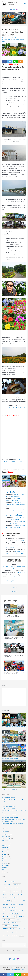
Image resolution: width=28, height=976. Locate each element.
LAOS (21, 904)
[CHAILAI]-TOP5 (5, 840)
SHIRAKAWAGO (16, 922)
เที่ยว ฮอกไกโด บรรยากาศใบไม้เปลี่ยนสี (12, 616)
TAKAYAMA (22, 929)
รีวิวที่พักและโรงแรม (5, 847)
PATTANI (5, 919)
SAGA (18, 919)
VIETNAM (6, 935)
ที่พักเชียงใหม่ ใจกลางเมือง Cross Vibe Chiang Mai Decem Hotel (14, 726)
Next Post (14, 591)
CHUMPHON (14, 888)
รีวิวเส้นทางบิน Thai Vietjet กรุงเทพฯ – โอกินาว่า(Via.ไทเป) (12, 823)
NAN (16, 913)
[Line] (15, 61)
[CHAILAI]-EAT (5, 832)
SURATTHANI (15, 925)
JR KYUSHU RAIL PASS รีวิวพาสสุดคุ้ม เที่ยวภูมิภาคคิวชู (13, 655)
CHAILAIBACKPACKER (12, 3)
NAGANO (5, 910)
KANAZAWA (15, 901)
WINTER (15, 935)
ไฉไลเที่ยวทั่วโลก (4, 854)
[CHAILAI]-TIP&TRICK (6, 838)
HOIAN (20, 894)
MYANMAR (14, 907)
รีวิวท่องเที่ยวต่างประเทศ (18, 40)
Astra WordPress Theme (17, 970)
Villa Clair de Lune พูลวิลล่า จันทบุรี (8, 789)
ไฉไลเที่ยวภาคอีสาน (5, 863)
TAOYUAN (5, 932)
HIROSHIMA (12, 894)
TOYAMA (19, 932)
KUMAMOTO (13, 904)
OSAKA (21, 916)
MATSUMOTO (6, 907)
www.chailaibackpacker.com (16, 577)
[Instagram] (17, 9)
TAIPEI (5, 929)
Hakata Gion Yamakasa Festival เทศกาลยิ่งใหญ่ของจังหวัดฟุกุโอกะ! (15, 505)
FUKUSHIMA (16, 891)
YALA (21, 935)
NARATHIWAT (6, 916)
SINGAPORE (6, 925)
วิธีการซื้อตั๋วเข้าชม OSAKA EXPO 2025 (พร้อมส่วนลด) (12, 815)
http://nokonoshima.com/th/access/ (16, 407)
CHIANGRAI (17, 884)
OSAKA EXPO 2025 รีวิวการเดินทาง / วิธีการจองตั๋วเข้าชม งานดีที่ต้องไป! (14, 673)
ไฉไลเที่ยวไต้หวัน (4, 872)
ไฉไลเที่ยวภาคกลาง (5, 856)
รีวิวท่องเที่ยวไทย (4, 845)
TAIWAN (13, 929)
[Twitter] (14, 9)
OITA (14, 916)
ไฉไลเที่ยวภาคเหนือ (5, 865)
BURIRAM (5, 881)
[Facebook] (11, 9)
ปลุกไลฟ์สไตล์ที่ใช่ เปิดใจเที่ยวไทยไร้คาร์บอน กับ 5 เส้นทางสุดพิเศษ (13, 772)
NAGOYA (21, 910)
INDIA (14, 897)
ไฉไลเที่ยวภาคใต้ (4, 867)
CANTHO (13, 881)
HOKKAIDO (6, 897)
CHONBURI (6, 888)
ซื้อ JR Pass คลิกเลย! (19, 541)
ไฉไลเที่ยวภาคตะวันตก (5, 858)
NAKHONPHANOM (8, 913)
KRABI (5, 904)
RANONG (11, 919)
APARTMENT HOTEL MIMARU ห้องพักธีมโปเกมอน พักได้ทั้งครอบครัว (13, 638)
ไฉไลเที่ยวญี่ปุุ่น (5, 42)
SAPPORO (6, 922)
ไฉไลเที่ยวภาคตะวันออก (5, 861)
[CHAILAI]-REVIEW (7, 40)
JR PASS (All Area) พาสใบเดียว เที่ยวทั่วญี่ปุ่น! (10, 758)
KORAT (23, 901)
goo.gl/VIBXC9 (22, 573)
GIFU (4, 894)
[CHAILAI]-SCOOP (5, 836)
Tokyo (13, 932)
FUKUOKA (14, 38)
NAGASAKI (13, 910)
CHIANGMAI (7, 884)
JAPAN (19, 38)
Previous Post (14, 587)
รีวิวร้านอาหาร (4, 849)
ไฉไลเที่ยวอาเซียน (4, 870)
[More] (20, 61)
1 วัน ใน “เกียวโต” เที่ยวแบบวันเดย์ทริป (8, 806)
